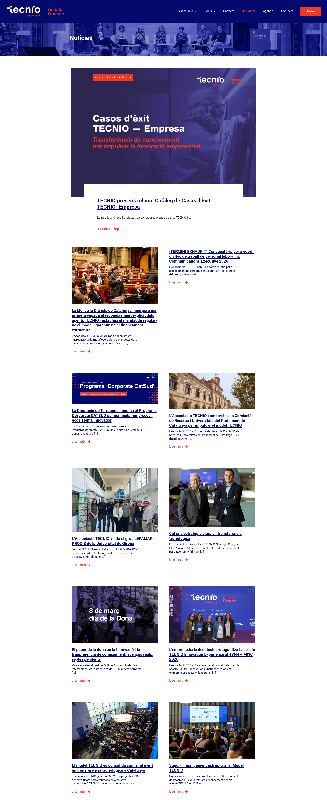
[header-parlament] (212, 374)
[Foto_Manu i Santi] (212, 469)
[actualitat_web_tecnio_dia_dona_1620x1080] (115, 587)
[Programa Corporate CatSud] (115, 374)
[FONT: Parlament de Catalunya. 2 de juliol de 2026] (115, 248)
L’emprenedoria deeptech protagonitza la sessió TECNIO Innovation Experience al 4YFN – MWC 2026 (212, 654)
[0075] (115, 703)
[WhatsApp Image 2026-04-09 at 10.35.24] (115, 469)
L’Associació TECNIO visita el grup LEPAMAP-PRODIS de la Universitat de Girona (113, 541)
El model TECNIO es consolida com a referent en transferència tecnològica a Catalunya (112, 768)
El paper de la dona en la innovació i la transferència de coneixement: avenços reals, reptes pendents (112, 654)
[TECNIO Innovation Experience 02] (212, 587)
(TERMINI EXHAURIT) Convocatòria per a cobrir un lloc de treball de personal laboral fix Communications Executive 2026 (211, 256)
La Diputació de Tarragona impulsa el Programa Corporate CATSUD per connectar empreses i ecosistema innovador (114, 415)
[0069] (212, 703)
